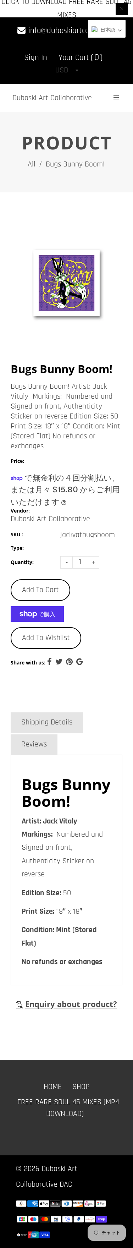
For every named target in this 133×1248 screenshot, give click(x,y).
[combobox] (66, 70)
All (31, 164)
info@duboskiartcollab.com (71, 31)
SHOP (81, 1087)
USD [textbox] (61, 70)
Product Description (52, 701)
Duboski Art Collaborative (52, 98)
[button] (107, 30)
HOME (53, 1087)
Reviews (34, 744)
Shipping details (46, 722)
